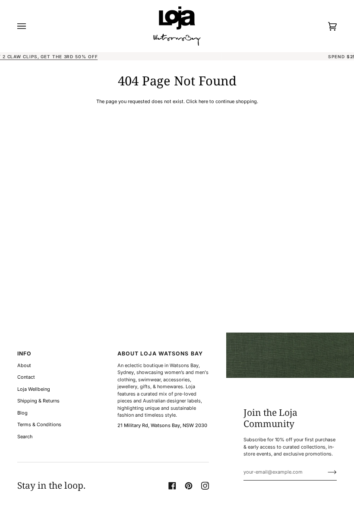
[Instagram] (205, 486)
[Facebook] (172, 486)
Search (24, 437)
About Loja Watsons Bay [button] (160, 353)
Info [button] (24, 353)
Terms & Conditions (39, 424)
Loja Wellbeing (33, 389)
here (203, 101)
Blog (22, 413)
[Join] (325, 472)
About (24, 365)
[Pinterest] (189, 486)
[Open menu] (30, 26)
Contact (26, 377)
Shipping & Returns (38, 401)
